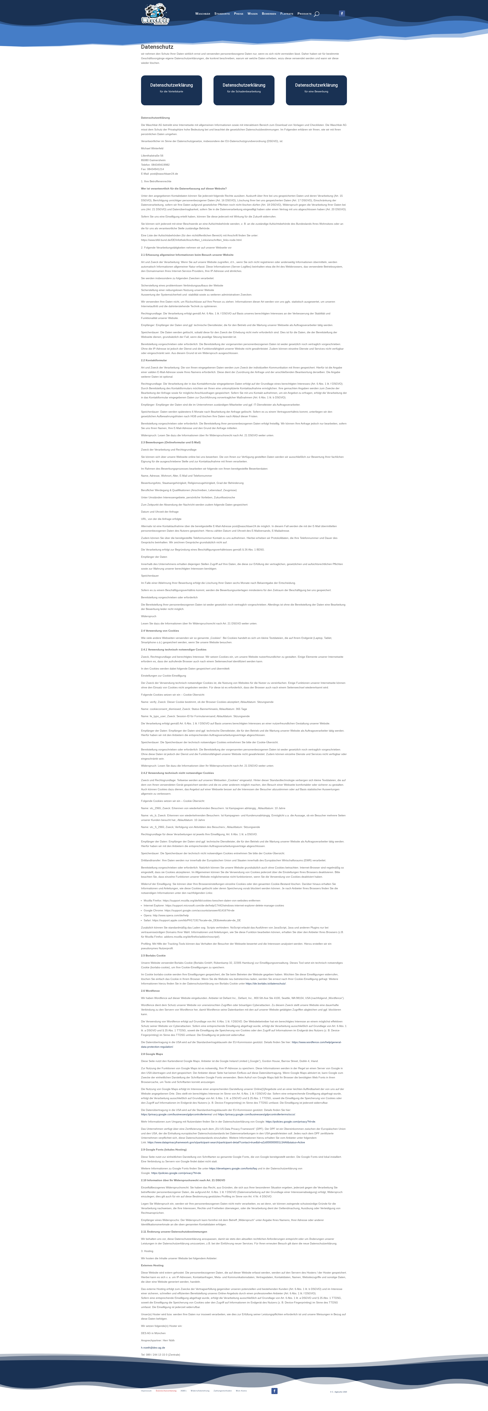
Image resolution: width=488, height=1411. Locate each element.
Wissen (253, 14)
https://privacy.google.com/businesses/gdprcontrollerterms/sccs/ (256, 1114)
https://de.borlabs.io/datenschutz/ (266, 983)
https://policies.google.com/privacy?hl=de (290, 1121)
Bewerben (269, 14)
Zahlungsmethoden (223, 1391)
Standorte (222, 14)
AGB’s (184, 1391)
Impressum (146, 1391)
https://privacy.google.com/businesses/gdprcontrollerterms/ (176, 1114)
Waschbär (202, 14)
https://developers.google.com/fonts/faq (233, 1168)
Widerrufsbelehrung (200, 1391)
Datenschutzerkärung (166, 1391)
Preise (238, 14)
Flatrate (286, 14)
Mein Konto (241, 1391)
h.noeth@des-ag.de (153, 1347)
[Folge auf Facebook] (274, 1391)
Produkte (305, 14)
